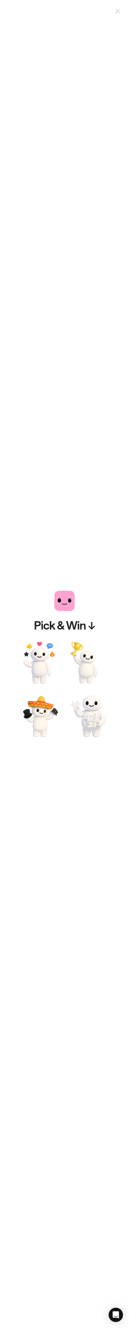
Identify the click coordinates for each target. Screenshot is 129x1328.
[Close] (117, 11)
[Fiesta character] (40, 716)
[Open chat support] (116, 1315)
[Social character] (40, 663)
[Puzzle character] (88, 716)
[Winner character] (88, 663)
